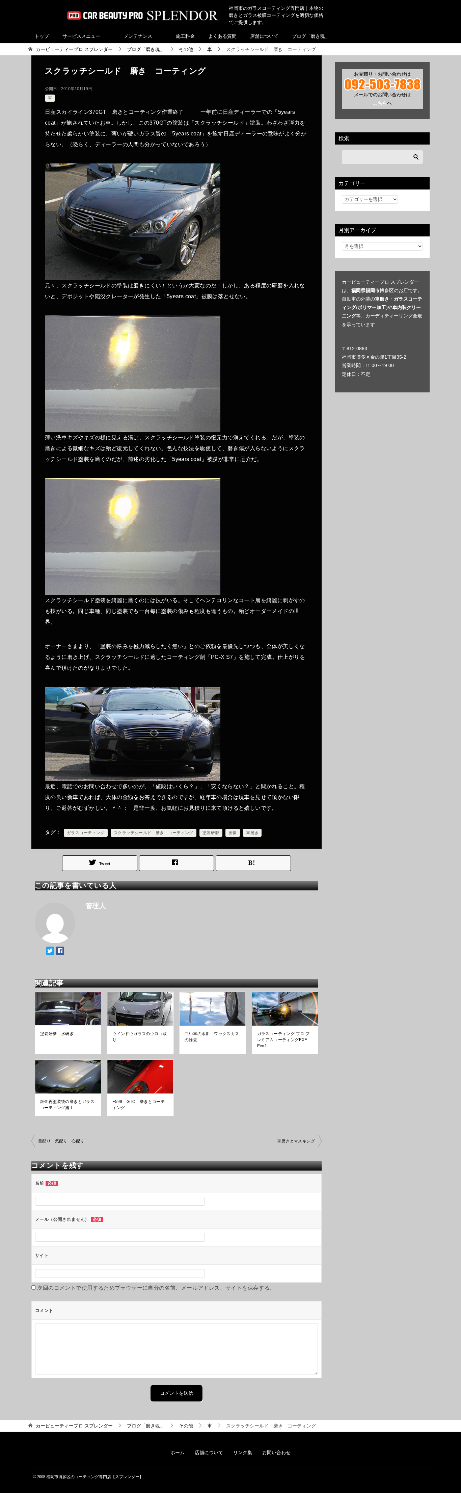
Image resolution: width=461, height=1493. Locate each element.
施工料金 (185, 36)
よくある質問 (222, 36)
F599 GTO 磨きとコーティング (138, 1104)
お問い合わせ (276, 1452)
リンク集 (242, 1452)
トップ (42, 36)
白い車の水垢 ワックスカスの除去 (212, 1036)
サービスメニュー (81, 36)
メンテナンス (138, 36)
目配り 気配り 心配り (61, 1141)
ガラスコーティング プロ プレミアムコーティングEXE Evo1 (283, 1039)
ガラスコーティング (86, 832)
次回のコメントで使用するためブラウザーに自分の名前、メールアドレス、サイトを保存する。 (156, 1288)
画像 (232, 832)
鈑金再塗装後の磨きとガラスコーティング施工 (67, 1104)
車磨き (252, 832)
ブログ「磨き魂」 (311, 36)
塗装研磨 (210, 832)
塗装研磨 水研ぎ (57, 1033)
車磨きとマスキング (296, 1141)
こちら (380, 103)
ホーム (177, 1452)
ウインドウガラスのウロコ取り (139, 1036)
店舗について (264, 36)
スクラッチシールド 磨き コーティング (153, 832)
